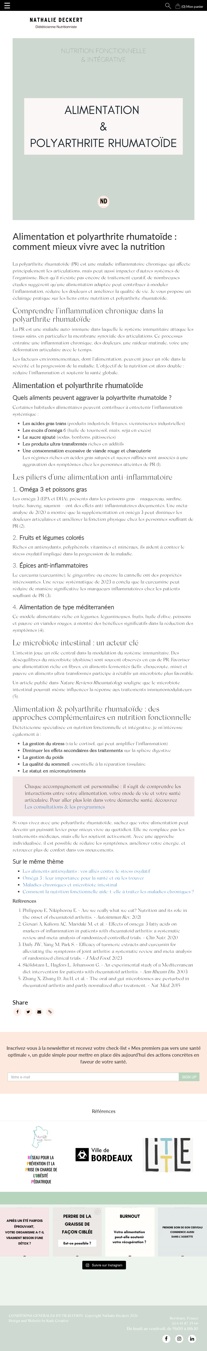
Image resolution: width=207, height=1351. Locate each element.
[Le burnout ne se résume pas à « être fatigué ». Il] (129, 1232)
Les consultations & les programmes (65, 806)
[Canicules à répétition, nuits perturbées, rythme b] (24, 1232)
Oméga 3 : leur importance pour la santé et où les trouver (83, 878)
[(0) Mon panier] (173, 5)
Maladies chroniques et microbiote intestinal (70, 884)
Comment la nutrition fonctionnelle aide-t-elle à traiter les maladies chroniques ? (108, 891)
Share (20, 1002)
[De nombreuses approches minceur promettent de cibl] (77, 1232)
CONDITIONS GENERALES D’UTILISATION (46, 1315)
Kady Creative (57, 1320)
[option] (94, 1155)
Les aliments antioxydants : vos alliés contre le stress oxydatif (86, 871)
